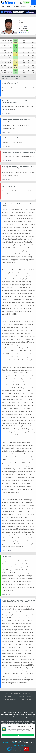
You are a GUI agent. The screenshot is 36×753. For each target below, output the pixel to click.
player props (24, 32)
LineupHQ (9, 6)
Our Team (17, 693)
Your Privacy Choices (24, 696)
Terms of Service (10, 699)
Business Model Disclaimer (18, 706)
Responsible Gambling (18, 702)
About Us (9, 693)
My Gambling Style (25, 699)
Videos (30, 6)
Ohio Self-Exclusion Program (18, 745)
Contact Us (26, 693)
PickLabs (16, 6)
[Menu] (33, 2)
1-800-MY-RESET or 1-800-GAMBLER (12, 742)
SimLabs (23, 6)
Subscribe (26, 2)
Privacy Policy (10, 696)
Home (2, 6)
